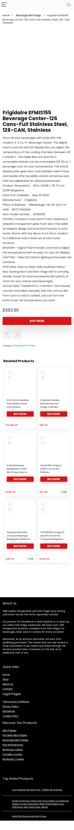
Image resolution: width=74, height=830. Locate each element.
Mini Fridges (9, 730)
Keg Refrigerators (13, 745)
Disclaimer (9, 711)
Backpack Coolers (13, 759)
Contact (8, 689)
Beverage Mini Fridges (15, 740)
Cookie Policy (10, 716)
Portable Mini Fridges (15, 735)
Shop (6, 679)
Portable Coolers (12, 754)
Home (6, 15)
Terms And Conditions (16, 701)
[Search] (69, 4)
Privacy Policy (11, 706)
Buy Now (37, 321)
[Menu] (4, 4)
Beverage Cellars (13, 749)
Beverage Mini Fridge (28, 15)
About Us (8, 684)
